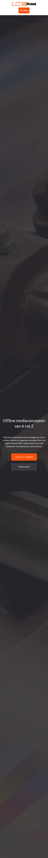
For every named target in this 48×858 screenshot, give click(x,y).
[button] (24, 457)
